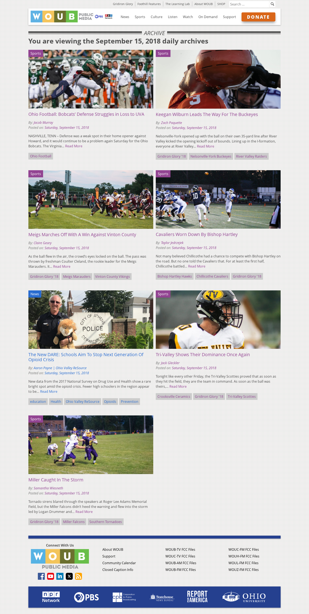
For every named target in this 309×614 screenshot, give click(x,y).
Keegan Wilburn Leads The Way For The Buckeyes (207, 114)
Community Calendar (119, 563)
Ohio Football (40, 156)
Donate (258, 17)
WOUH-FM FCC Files (243, 556)
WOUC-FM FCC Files (243, 549)
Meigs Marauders (77, 276)
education (38, 401)
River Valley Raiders (251, 156)
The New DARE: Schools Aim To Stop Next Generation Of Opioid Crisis (85, 357)
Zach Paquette (171, 122)
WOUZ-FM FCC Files (243, 569)
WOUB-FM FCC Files (180, 569)
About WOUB (203, 4)
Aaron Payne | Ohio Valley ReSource (60, 368)
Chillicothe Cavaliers (212, 276)
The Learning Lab (177, 4)
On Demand (208, 16)
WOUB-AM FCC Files (180, 563)
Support (229, 16)
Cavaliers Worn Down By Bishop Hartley (197, 234)
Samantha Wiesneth (48, 488)
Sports (140, 16)
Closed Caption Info (117, 569)
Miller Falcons (74, 521)
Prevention (129, 401)
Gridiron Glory (123, 4)
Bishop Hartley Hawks (174, 276)
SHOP (221, 4)
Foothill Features (149, 4)
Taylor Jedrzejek (172, 242)
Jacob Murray (43, 122)
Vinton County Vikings (112, 276)
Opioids (110, 401)
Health (56, 401)
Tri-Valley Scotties (242, 396)
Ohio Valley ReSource (82, 401)
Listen (172, 16)
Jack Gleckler (170, 363)
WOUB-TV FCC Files (180, 549)
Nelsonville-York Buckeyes (210, 156)
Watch (188, 16)
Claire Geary (43, 243)
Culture (156, 16)
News (125, 16)
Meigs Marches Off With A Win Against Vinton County (82, 234)
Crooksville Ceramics (173, 396)
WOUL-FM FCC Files (243, 563)
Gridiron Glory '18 (171, 156)
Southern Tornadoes (105, 521)
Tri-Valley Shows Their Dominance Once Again (203, 354)
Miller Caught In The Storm (55, 479)
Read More (73, 146)
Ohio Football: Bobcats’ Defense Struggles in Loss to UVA (86, 114)
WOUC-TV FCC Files (180, 556)
